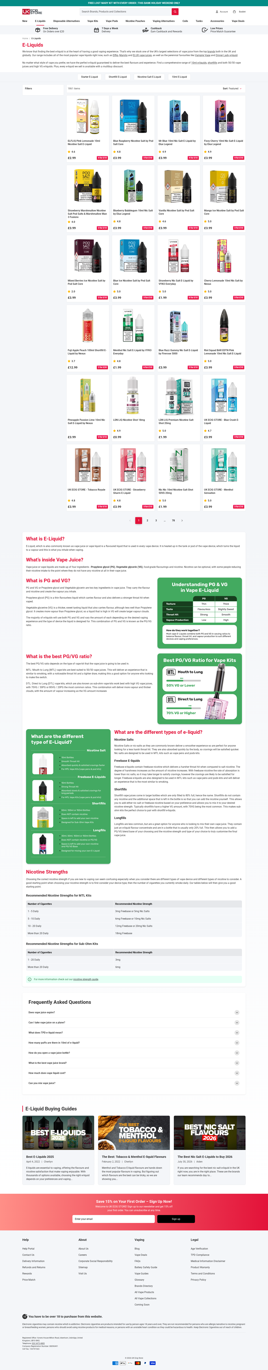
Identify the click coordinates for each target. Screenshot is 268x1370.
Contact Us (28, 1254)
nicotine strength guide (85, 979)
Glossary (139, 1279)
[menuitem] (25, 21)
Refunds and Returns (33, 1267)
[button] (232, 88)
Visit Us (82, 1273)
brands (211, 51)
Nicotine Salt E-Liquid (149, 76)
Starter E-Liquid (89, 76)
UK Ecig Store (137, 1358)
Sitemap (83, 1267)
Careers (82, 1254)
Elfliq (115, 55)
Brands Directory (144, 1286)
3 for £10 (147, 158)
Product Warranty (200, 1267)
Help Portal (28, 1248)
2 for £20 (102, 367)
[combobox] (122, 11)
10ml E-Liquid (179, 76)
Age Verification (199, 1248)
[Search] (175, 11)
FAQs (137, 1261)
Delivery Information (33, 1261)
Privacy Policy (198, 1279)
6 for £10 (193, 297)
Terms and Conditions (203, 1273)
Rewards (27, 1273)
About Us (83, 1248)
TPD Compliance (200, 1254)
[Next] (182, 520)
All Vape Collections (145, 1298)
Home (25, 38)
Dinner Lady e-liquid (226, 55)
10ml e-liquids (199, 62)
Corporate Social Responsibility (95, 1261)
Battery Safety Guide (146, 1267)
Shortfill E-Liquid (118, 76)
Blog (137, 1248)
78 (173, 520)
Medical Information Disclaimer (208, 1261)
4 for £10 (102, 158)
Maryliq (123, 55)
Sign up (176, 1219)
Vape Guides (141, 1273)
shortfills (212, 62)
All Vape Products (144, 1292)
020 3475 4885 (38, 1343)
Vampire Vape (202, 55)
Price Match (28, 1279)
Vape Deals (141, 1254)
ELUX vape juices (142, 55)
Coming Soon (142, 1304)
